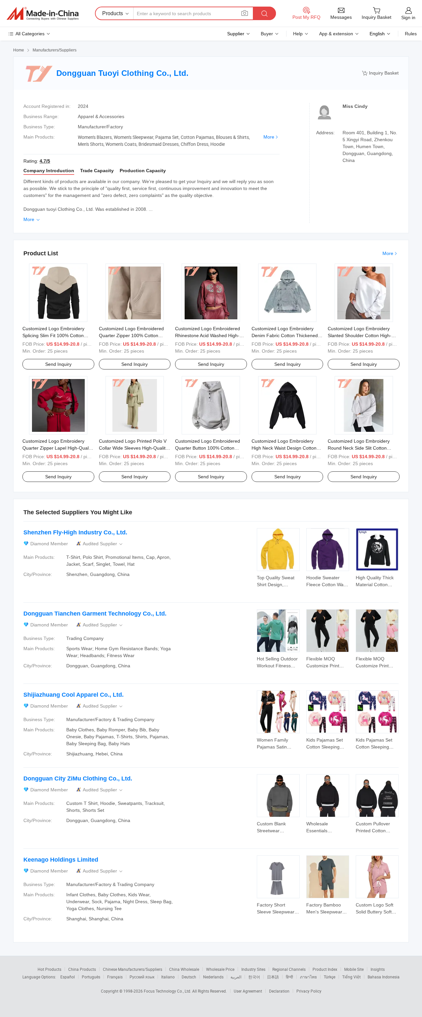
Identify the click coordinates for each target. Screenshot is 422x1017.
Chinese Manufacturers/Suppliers (132, 969)
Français (115, 976)
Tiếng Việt (351, 976)
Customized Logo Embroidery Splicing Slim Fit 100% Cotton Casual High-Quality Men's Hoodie (58, 335)
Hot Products (49, 969)
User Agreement (248, 991)
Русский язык (142, 976)
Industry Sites (253, 969)
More (268, 137)
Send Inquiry (58, 364)
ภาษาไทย (308, 976)
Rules (411, 33)
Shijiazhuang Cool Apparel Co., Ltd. (73, 694)
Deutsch (189, 976)
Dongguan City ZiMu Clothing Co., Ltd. (77, 778)
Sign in (408, 17)
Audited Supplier (103, 544)
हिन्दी (289, 976)
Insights (378, 969)
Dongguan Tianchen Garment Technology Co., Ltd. (94, 613)
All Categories (30, 33)
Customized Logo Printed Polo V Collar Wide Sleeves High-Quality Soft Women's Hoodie (133, 448)
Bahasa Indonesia (384, 976)
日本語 (273, 976)
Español (67, 976)
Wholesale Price (220, 969)
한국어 (254, 976)
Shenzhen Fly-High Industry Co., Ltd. (75, 532)
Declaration (279, 991)
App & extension (336, 33)
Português (91, 976)
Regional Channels (289, 969)
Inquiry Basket (380, 73)
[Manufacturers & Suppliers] (42, 13)
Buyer (267, 33)
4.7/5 (45, 161)
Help (298, 33)
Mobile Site (354, 969)
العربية (235, 976)
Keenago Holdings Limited (60, 859)
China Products (82, 969)
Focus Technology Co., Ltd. (168, 991)
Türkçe (329, 976)
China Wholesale (184, 969)
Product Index (325, 969)
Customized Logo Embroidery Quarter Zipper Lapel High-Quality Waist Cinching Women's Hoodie (57, 448)
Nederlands (213, 976)
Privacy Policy (308, 991)
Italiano (168, 976)
